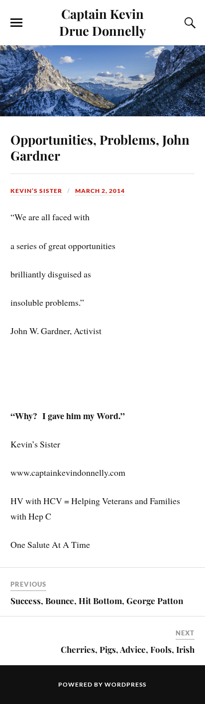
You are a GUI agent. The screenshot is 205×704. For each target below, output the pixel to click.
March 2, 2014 (100, 190)
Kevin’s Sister (36, 190)
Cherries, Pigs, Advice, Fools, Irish (128, 649)
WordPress (125, 684)
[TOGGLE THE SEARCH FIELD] (189, 22)
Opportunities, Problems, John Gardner (100, 147)
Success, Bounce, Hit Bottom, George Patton (96, 600)
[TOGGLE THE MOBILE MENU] (16, 22)
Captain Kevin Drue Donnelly (102, 22)
